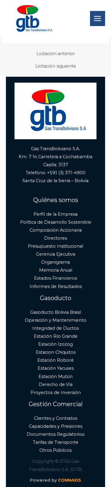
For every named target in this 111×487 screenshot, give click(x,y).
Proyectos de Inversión (55, 392)
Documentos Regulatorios (55, 434)
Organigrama (55, 262)
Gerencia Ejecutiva (55, 254)
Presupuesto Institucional (55, 246)
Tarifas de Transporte (55, 442)
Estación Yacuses (56, 368)
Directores (55, 238)
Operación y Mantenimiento (55, 320)
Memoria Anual (55, 270)
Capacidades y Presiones (55, 426)
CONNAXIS (69, 480)
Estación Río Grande (56, 336)
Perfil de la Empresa (55, 214)
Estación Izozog (55, 344)
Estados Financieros (55, 278)
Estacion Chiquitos (55, 352)
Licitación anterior (55, 54)
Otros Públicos (55, 450)
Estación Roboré (55, 360)
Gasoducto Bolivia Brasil (55, 312)
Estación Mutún (55, 376)
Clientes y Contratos (55, 418)
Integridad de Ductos (55, 328)
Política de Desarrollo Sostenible (55, 222)
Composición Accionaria (56, 230)
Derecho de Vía (56, 384)
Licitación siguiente (55, 66)
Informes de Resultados (56, 286)
